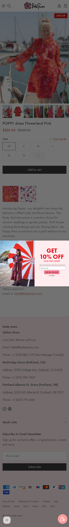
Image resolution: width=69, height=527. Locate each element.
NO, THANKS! (52, 275)
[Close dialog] (2, 242)
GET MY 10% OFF (52, 272)
